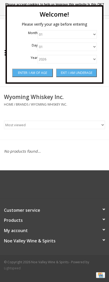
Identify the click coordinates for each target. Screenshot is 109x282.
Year (34, 57)
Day (35, 45)
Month (33, 33)
